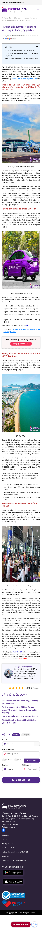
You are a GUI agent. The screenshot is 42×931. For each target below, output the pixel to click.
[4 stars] (19, 688)
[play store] (13, 873)
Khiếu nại (5, 856)
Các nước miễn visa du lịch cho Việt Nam (20, 716)
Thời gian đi (26, 765)
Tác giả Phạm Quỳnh (23, 667)
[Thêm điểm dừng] (37, 744)
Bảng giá (5, 835)
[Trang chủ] (14, 806)
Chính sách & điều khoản (11, 848)
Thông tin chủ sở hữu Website (14, 860)
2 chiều (10, 760)
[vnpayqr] (13, 903)
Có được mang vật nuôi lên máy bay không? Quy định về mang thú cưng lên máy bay (19, 710)
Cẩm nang (17, 18)
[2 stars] (13, 688)
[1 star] (10, 688)
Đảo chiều (33, 760)
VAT (20, 760)
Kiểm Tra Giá (19, 780)
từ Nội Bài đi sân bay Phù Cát (24, 79)
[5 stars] (22, 688)
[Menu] (38, 9)
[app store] (13, 882)
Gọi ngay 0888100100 (21, 344)
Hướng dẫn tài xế (9, 843)
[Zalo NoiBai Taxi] (34, 924)
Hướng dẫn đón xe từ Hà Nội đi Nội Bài (19, 50)
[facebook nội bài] (3, 830)
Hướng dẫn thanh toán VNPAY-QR (15, 852)
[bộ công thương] (13, 895)
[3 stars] (16, 688)
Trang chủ (7, 18)
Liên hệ (4, 839)
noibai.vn (12, 827)
